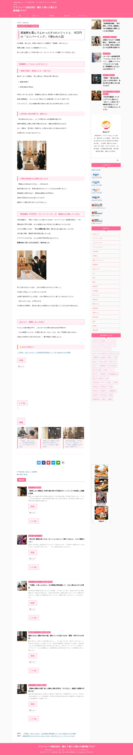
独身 (116, 382)
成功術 (100, 378)
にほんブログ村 (97, 177)
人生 (117, 353)
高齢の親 (21, 471)
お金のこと (28, 471)
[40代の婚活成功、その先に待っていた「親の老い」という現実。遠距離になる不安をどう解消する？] (73, 433)
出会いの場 (103, 361)
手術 (107, 378)
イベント (95, 345)
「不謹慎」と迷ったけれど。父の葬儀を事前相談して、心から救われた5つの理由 (44, 352)
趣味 (110, 395)
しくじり (112, 340)
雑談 (103, 399)
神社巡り (95, 391)
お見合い (103, 340)
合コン (95, 366)
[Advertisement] (51, 384)
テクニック (104, 345)
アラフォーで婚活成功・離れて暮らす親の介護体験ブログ (66, 746)
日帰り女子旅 (96, 170)
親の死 (25, 474)
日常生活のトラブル (98, 382)
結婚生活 (103, 391)
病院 (110, 386)
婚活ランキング (96, 215)
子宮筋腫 (51, 15)
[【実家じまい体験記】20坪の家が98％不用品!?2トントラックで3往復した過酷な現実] (50, 433)
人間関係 (95, 357)
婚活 (20, 15)
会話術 (103, 357)
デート (113, 345)
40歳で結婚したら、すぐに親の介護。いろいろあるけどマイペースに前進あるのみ (66, 749)
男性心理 (103, 386)
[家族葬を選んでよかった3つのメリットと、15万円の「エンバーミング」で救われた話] (53, 463)
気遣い (109, 382)
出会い (95, 361)
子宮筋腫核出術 (112, 374)
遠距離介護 (96, 399)
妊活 (94, 370)
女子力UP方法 (112, 366)
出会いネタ (35, 15)
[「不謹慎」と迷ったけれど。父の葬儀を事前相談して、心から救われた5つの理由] (27, 433)
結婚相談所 (112, 391)
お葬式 (21, 474)
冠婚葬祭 (34, 471)
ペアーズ (107, 349)
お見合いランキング (97, 223)
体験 (109, 357)
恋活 (94, 378)
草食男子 (95, 395)
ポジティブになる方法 (99, 353)
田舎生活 (95, 386)
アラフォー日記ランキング (99, 208)
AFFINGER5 (89, 752)
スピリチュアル (82, 15)
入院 (115, 357)
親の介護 (66, 15)
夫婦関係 (102, 366)
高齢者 (110, 399)
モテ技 (111, 353)
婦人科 (95, 374)
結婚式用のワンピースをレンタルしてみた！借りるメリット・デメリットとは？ (48, 736)
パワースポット (97, 349)
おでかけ (95, 340)
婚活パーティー (108, 370)
